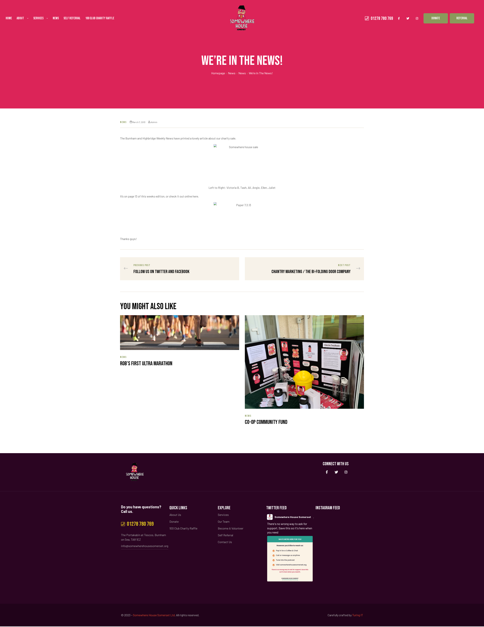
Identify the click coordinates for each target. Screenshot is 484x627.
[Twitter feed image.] (290, 558)
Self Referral (72, 18)
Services (38, 18)
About (20, 18)
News (56, 18)
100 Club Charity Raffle (99, 18)
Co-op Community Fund (266, 422)
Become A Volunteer (230, 528)
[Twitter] (408, 18)
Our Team (224, 521)
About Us (175, 514)
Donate (174, 521)
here (195, 196)
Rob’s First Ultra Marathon (146, 363)
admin (154, 122)
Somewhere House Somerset (293, 517)
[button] (436, 18)
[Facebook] (399, 18)
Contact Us (225, 542)
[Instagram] (417, 18)
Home (9, 18)
